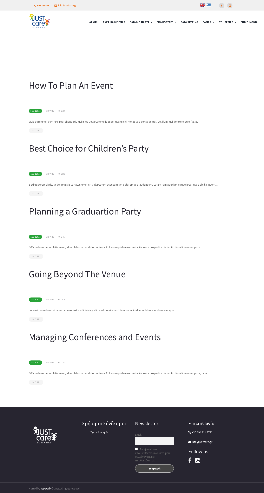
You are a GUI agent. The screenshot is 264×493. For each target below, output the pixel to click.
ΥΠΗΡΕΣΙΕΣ (226, 22)
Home (179, 39)
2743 (63, 362)
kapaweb (46, 488)
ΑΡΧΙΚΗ (94, 22)
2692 (63, 174)
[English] (203, 5)
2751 (63, 237)
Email (138, 434)
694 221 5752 (43, 5)
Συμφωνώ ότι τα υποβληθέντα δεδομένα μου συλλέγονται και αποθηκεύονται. (152, 454)
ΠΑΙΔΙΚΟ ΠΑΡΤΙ (139, 22)
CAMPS (207, 22)
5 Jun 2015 (35, 174)
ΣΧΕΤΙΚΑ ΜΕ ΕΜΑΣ (114, 22)
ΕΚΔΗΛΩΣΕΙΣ (165, 22)
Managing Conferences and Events (95, 337)
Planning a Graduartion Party (85, 211)
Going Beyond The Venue (77, 274)
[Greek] (208, 5)
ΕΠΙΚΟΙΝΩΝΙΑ (249, 22)
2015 (192, 39)
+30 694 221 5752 (201, 432)
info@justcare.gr (67, 5)
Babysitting (189, 22)
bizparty (50, 111)
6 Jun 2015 (35, 111)
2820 (63, 299)
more (36, 130)
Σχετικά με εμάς (99, 432)
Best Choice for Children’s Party (89, 148)
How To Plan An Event (71, 85)
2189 (63, 111)
